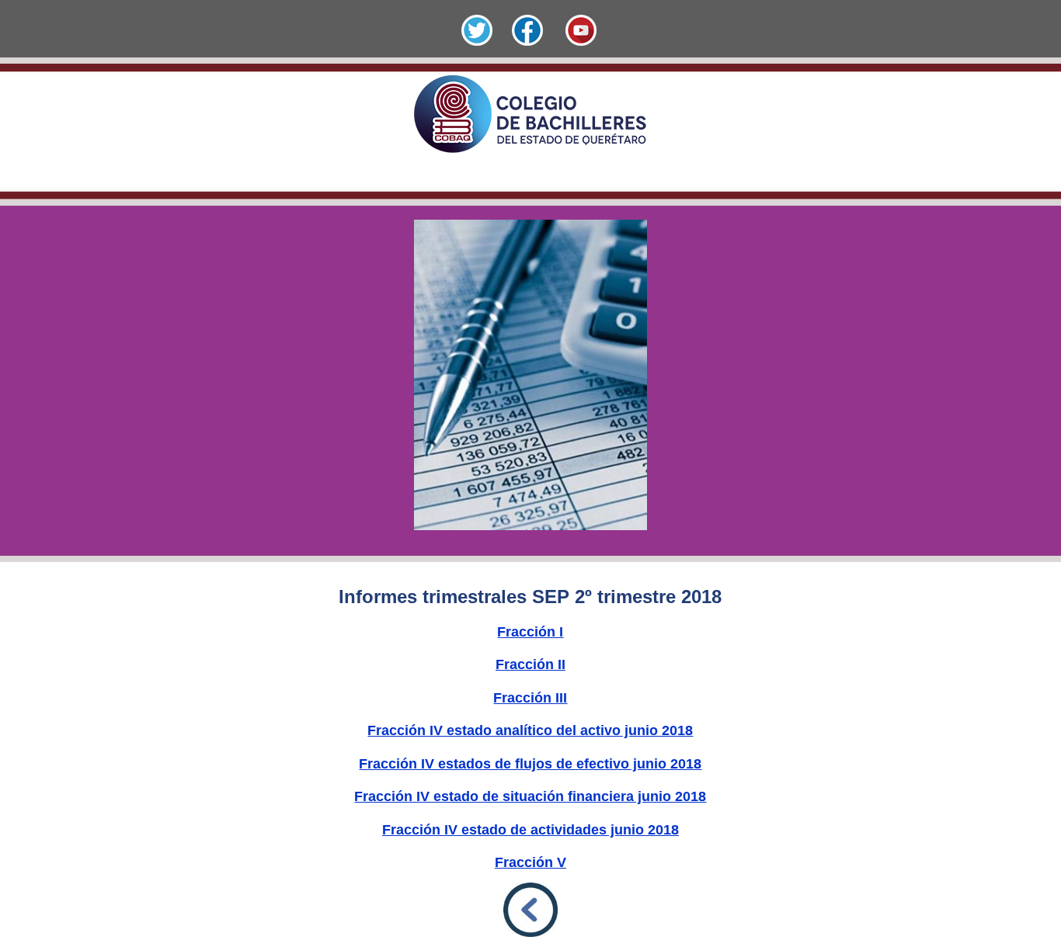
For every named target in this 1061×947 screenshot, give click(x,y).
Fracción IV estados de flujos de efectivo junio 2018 (530, 764)
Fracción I (530, 632)
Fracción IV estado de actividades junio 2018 (530, 830)
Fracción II (530, 664)
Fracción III (530, 698)
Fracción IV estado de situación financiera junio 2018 (530, 796)
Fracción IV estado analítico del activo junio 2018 (530, 730)
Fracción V (530, 862)
